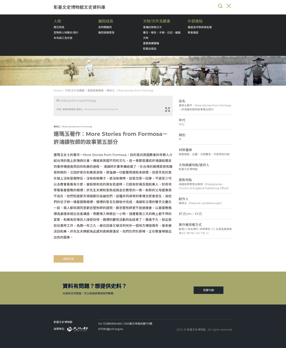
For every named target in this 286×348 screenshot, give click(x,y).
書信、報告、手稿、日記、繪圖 (162, 32)
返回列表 (68, 259)
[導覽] (228, 6)
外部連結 (195, 21)
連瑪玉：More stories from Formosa (130, 90)
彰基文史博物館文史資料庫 (79, 7)
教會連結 (193, 32)
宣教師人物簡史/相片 (66, 32)
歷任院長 (59, 27)
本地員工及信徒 (63, 38)
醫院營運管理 (106, 32)
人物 (57, 21)
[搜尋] (220, 6)
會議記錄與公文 (152, 27)
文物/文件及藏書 (156, 21)
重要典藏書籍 (151, 43)
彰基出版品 (149, 48)
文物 (145, 38)
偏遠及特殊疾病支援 (200, 27)
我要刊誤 (208, 290)
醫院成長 (105, 21)
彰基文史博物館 (63, 322)
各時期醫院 (105, 27)
